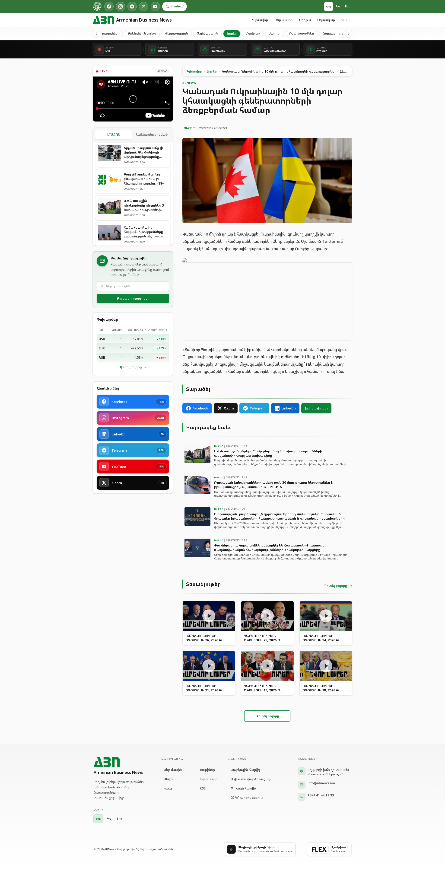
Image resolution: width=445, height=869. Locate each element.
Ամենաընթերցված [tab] (152, 134)
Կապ (345, 20)
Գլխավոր (260, 20)
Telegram (258, 408)
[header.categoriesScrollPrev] (96, 33)
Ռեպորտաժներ (301, 33)
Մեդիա (305, 20)
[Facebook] (109, 6)
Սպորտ (274, 33)
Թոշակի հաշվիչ (243, 788)
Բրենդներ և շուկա (142, 33)
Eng (347, 6)
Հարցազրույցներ (336, 33)
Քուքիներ (207, 769)
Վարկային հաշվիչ (245, 769)
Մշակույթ (252, 33)
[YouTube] (155, 6)
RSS (203, 788)
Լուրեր (232, 33)
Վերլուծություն (176, 33)
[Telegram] (132, 6)
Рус (338, 6)
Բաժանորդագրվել (133, 298)
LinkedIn (288, 408)
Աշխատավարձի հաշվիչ (251, 779)
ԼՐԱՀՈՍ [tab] (113, 134)
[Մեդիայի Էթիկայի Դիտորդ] (97, 6)
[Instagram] (120, 6)
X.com (229, 408)
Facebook (200, 408)
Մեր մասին (283, 20)
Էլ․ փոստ (320, 408)
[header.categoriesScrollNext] (348, 33)
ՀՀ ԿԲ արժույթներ (245, 797)
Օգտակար (326, 20)
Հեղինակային (207, 33)
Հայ (328, 6)
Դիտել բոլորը (130, 367)
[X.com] (143, 6)
